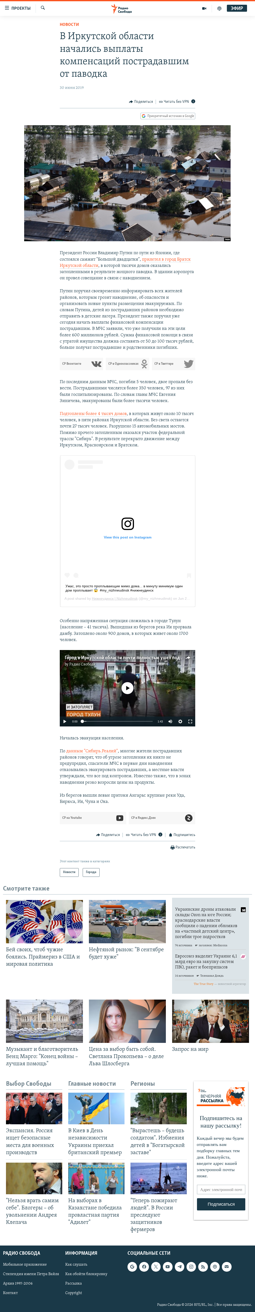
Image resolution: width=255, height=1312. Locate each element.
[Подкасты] (215, 1266)
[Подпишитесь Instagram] (191, 1266)
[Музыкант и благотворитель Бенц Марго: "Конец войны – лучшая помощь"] (44, 1021)
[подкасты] (219, 8)
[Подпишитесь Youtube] (167, 1266)
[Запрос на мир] (210, 1021)
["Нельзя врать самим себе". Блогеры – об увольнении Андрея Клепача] (34, 1178)
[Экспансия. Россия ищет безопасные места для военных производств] (34, 1108)
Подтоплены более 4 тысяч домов (93, 414)
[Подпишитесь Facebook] (144, 1266)
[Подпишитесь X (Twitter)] (156, 1266)
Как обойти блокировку (86, 1274)
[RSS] (203, 1266)
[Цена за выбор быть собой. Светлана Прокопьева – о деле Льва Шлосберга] (127, 1021)
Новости (69, 25)
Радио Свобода (82, 664)
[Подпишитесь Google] (132, 1266)
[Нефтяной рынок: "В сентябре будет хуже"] (127, 921)
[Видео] (204, 8)
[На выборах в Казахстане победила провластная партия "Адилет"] (96, 1178)
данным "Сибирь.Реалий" (92, 751)
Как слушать (76, 1265)
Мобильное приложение (25, 1265)
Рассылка (73, 1284)
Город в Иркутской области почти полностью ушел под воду (128, 658)
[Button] (141, 102)
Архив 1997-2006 (18, 1284)
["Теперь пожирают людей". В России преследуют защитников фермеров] (158, 1178)
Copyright (73, 1293)
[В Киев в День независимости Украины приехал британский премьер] (96, 1108)
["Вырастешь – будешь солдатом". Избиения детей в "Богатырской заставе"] (158, 1108)
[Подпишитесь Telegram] (179, 1266)
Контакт (10, 1293)
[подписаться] (226, 1266)
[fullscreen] (190, 721)
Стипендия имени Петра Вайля (31, 1274)
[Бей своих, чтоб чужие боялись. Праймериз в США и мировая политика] (44, 921)
